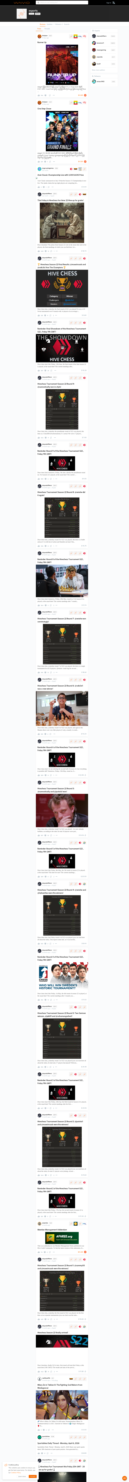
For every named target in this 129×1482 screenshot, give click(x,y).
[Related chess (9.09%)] (75, 323)
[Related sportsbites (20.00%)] (84, 1437)
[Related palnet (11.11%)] (80, 103)
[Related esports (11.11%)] (71, 1224)
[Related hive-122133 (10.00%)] (71, 36)
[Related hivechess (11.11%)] (80, 613)
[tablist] (62, 28)
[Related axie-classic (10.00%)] (84, 169)
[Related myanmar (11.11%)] (75, 103)
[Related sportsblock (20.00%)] (80, 1437)
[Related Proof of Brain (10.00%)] (84, 36)
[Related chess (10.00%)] (71, 194)
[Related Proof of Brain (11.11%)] (84, 103)
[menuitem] (108, 3)
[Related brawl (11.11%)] (80, 1224)
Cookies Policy (16, 1473)
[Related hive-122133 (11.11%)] (71, 103)
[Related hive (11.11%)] (84, 613)
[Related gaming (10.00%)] (75, 169)
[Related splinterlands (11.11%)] (75, 1224)
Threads (47, 29)
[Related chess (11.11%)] (75, 613)
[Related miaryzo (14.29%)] (80, 1379)
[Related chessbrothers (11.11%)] (71, 613)
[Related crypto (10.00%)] (80, 169)
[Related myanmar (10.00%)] (75, 36)
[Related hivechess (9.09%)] (80, 323)
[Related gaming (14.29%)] (71, 1379)
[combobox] (62, 1)
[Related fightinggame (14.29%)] (75, 1379)
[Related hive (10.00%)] (71, 169)
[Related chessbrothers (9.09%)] (71, 323)
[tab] (39, 28)
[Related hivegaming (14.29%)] (84, 1379)
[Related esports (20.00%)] (71, 1437)
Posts (39, 29)
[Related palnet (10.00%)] (80, 36)
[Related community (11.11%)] (84, 884)
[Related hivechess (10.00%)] (75, 194)
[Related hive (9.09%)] (84, 323)
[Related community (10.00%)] (84, 843)
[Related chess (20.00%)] (75, 1437)
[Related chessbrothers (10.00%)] (71, 258)
